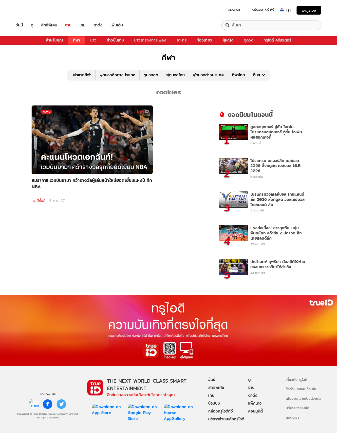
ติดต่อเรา (292, 417)
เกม (82, 25)
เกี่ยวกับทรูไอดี (296, 379)
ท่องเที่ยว (204, 40)
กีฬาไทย (238, 75)
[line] (34, 404)
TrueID (30, 10)
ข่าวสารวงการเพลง (150, 40)
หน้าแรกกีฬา (82, 75)
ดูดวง (248, 40)
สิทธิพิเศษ (49, 25)
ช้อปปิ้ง (214, 403)
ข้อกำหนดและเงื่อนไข (301, 389)
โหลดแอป (233, 10)
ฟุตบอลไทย (175, 75)
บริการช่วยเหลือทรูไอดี (226, 419)
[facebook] (48, 404)
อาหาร (182, 40)
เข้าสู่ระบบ (309, 10)
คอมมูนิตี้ (255, 411)
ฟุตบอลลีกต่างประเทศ (117, 75)
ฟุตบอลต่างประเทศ (208, 75)
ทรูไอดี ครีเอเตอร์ (277, 40)
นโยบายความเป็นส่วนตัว (303, 398)
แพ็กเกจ (255, 403)
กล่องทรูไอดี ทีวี (263, 10)
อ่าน (68, 25)
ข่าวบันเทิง (115, 40)
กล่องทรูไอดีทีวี (220, 411)
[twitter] (61, 404)
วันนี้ (19, 25)
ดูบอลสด (151, 75)
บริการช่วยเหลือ (297, 408)
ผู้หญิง (228, 40)
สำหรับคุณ (54, 40)
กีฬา (76, 40)
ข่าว (93, 40)
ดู (32, 25)
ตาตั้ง (98, 25)
